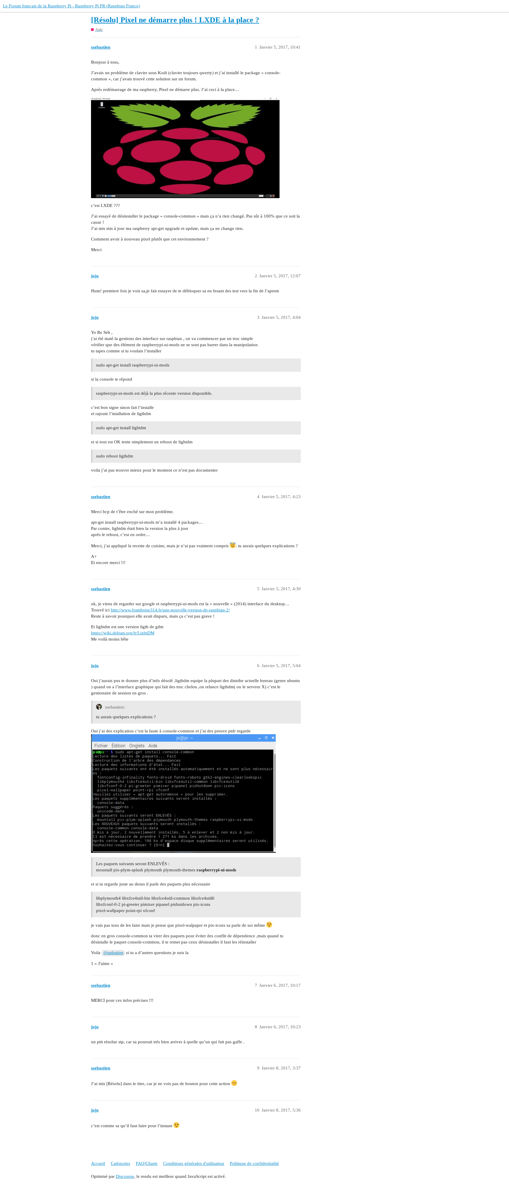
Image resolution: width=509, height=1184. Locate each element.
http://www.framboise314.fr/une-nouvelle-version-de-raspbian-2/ (170, 610)
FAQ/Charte (147, 1163)
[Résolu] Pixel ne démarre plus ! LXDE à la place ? (175, 20)
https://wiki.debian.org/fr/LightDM (122, 633)
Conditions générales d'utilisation (193, 1163)
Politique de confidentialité (254, 1163)
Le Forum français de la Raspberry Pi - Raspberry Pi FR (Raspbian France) (71, 6)
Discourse (125, 1176)
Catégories (120, 1163)
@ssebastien (113, 953)
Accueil (98, 1163)
